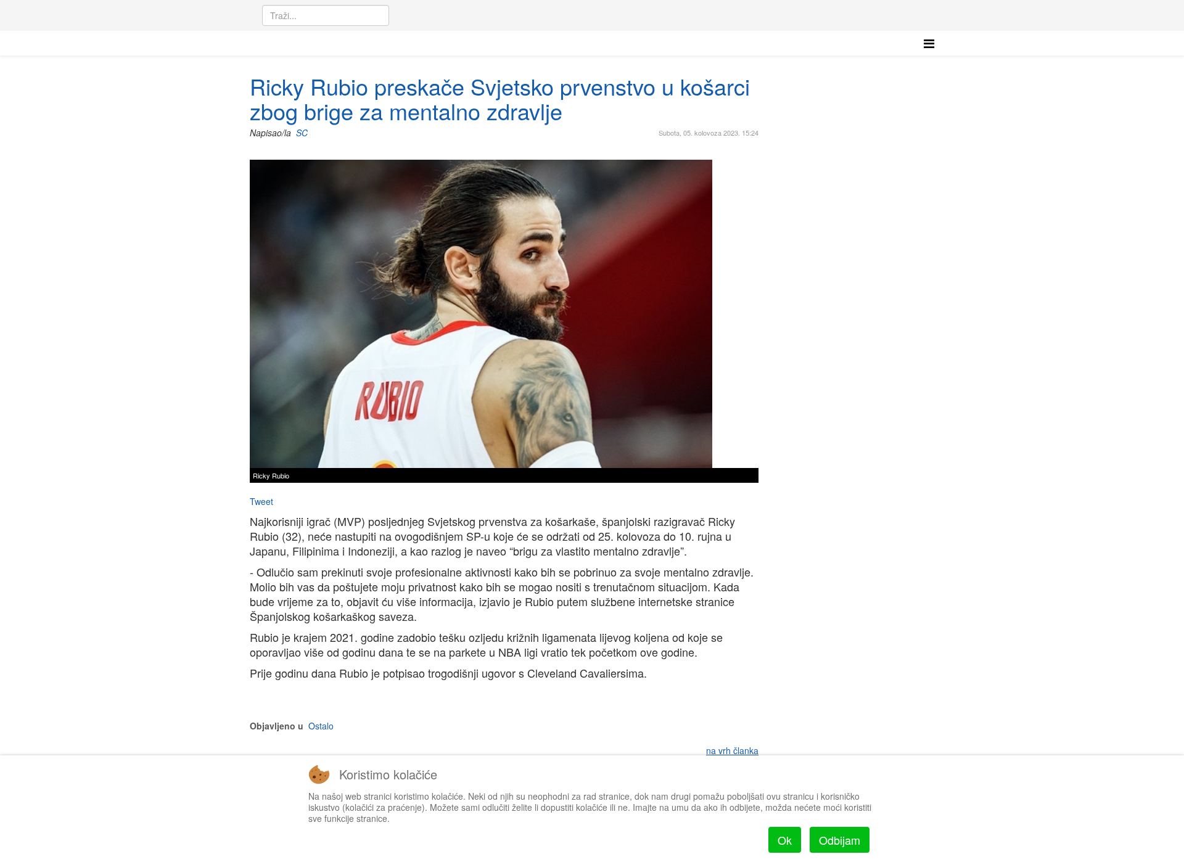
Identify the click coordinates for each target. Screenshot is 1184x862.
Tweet (261, 501)
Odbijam (839, 840)
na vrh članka (732, 750)
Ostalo (321, 726)
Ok (785, 840)
